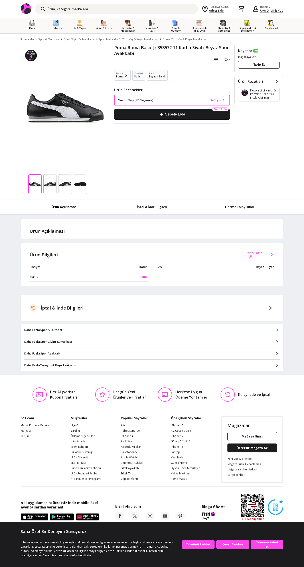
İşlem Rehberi (79, 447)
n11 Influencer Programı (86, 479)
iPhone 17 (177, 436)
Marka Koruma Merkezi (35, 425)
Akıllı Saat (127, 441)
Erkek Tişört (128, 473)
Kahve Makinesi (180, 473)
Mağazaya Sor (247, 57)
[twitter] (134, 519)
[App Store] (34, 517)
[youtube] (165, 519)
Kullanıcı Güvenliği (82, 452)
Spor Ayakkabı (108, 39)
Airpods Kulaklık (131, 447)
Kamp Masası (179, 479)
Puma (144, 277)
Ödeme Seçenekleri (83, 436)
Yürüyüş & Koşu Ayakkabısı (140, 39)
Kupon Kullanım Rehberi (86, 468)
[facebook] (119, 519)
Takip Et (259, 64)
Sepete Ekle (175, 114)
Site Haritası (78, 463)
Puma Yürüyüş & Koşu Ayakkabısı (185, 39)
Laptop (175, 452)
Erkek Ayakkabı (130, 468)
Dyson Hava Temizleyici (186, 468)
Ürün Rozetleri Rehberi (85, 473)
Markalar (26, 431)
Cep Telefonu (129, 479)
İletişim (25, 436)
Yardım (75, 431)
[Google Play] (62, 517)
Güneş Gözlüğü (180, 441)
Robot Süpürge (130, 431)
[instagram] (150, 519)
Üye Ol (265, 10)
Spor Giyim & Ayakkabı (79, 39)
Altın (123, 425)
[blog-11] (213, 516)
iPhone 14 (127, 436)
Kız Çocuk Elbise (181, 431)
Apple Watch (129, 457)
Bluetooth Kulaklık (132, 463)
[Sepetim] (241, 9)
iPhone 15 (177, 425)
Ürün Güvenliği (80, 457)
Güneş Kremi (179, 463)
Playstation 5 (129, 452)
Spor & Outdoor (48, 39)
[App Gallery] (87, 517)
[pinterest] (180, 519)
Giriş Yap (277, 10)
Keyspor (245, 51)
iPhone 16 (177, 447)
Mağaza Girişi (252, 436)
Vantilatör (177, 457)
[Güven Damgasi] (275, 507)
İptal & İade (78, 441)
